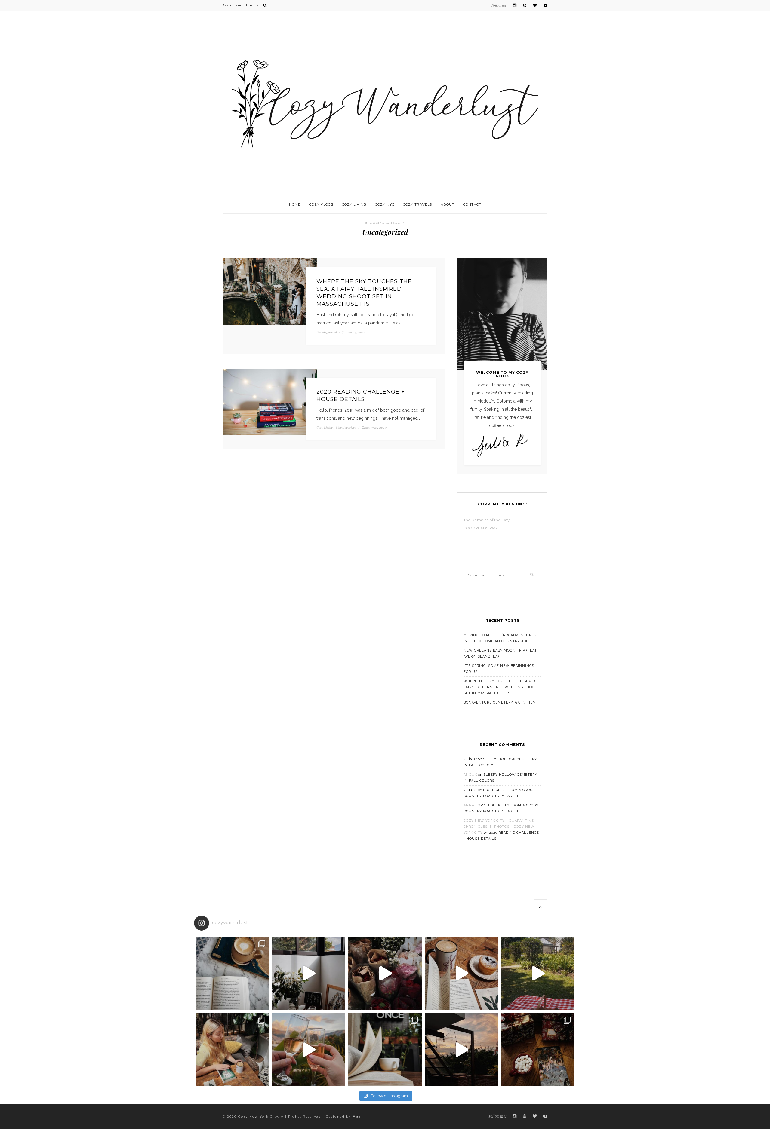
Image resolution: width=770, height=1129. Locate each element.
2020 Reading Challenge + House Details (360, 395)
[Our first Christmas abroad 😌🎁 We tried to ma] (537, 1049)
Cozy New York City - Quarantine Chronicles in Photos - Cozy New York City (499, 827)
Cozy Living (354, 204)
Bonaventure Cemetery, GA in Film (500, 702)
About (447, 204)
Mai (356, 1116)
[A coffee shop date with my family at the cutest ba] (232, 1049)
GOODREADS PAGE (482, 528)
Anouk (470, 775)
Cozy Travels (417, 204)
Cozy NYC (384, 204)
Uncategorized (326, 332)
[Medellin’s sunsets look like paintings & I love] (461, 1049)
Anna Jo (472, 805)
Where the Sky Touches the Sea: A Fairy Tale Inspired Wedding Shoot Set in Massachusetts (364, 292)
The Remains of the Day (487, 519)
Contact (472, 204)
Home (294, 204)
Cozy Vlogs (321, 204)
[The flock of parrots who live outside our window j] (308, 973)
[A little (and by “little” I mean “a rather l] (232, 973)
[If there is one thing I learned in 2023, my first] (537, 973)
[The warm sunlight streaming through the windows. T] (461, 973)
